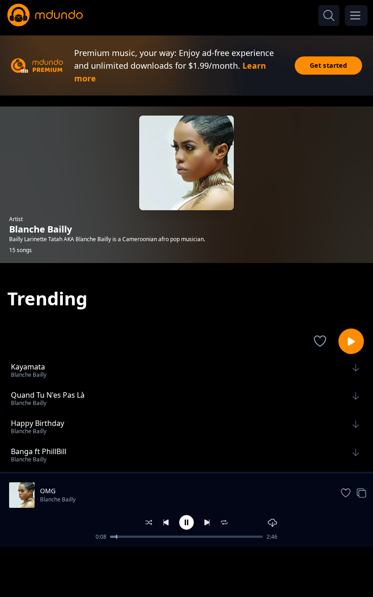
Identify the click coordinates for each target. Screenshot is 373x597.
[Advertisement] (186, 571)
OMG (47, 490)
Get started (328, 65)
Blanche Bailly (58, 499)
